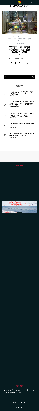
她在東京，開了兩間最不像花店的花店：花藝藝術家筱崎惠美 (19, 49)
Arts (10, 37)
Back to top (18, 382)
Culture (15, 37)
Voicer (20, 55)
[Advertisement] (19, 273)
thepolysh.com (21, 377)
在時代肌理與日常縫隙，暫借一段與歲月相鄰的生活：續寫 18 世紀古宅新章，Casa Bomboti (22, 104)
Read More (19, 66)
